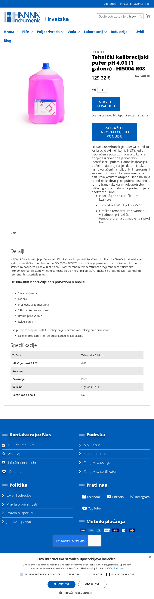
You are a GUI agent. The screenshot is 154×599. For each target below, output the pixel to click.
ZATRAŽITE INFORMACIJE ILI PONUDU (114, 132)
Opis (13, 233)
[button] (77, 592)
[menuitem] (10, 31)
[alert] (77, 576)
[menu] (77, 36)
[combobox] (120, 16)
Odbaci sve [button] (92, 584)
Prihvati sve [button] (61, 584)
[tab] (13, 233)
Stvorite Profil (142, 3)
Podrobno (119, 568)
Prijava (124, 3)
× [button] (149, 557)
